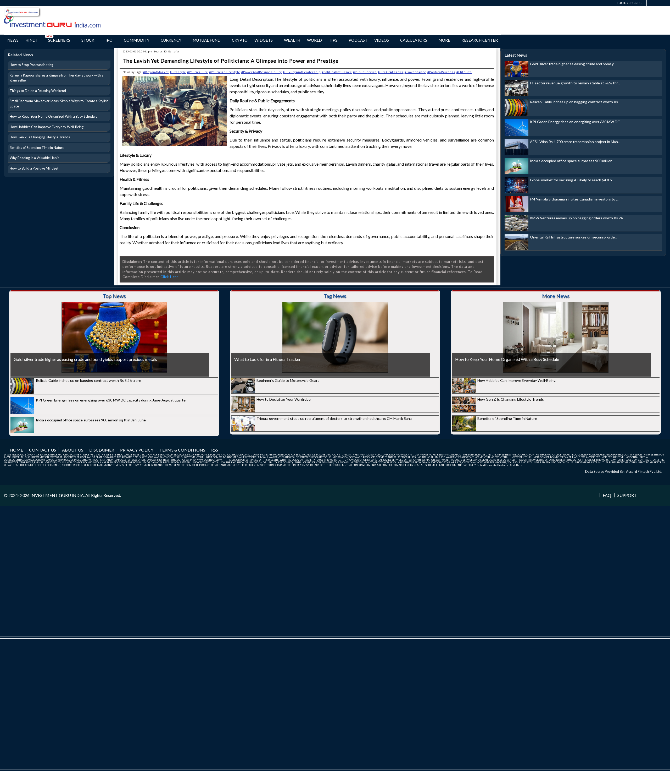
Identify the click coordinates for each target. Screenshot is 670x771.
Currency (171, 40)
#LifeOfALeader (391, 72)
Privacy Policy (136, 449)
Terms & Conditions (182, 449)
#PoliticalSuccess (441, 72)
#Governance (415, 72)
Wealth (292, 40)
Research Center (479, 40)
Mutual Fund (207, 40)
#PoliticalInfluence (337, 72)
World (314, 40)
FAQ (607, 495)
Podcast (358, 40)
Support (627, 495)
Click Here (169, 277)
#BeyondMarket (156, 72)
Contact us (42, 449)
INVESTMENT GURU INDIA (57, 495)
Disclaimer (101, 449)
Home (16, 449)
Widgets (263, 40)
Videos (381, 40)
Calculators (413, 40)
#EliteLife (464, 72)
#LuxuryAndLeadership (302, 72)
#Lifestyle (178, 72)
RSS (214, 449)
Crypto (240, 40)
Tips (333, 40)
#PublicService (365, 72)
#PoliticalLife (197, 72)
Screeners (59, 40)
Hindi (31, 40)
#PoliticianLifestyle (224, 72)
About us (72, 449)
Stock (87, 40)
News (13, 40)
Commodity (136, 40)
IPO (109, 40)
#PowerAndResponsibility (261, 72)
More (444, 40)
